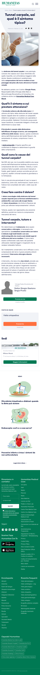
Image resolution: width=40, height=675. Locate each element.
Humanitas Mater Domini (8, 646)
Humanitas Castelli (21, 646)
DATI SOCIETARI (23, 671)
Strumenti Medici (6, 619)
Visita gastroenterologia (28, 597)
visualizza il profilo (20, 302)
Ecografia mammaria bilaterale (27, 612)
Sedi (22, 487)
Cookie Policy (25, 541)
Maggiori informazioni (20, 362)
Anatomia (4, 584)
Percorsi (23, 493)
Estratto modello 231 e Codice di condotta (28, 555)
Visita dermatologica (27, 581)
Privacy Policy (25, 544)
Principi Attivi (5, 608)
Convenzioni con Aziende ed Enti (29, 525)
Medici (23, 490)
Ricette (3, 611)
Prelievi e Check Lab (27, 504)
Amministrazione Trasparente (26, 530)
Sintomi (3, 614)
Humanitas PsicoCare (27, 506)
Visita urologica (25, 600)
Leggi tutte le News (19, 463)
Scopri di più (20, 327)
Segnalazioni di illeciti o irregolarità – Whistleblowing (29, 535)
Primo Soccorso (6, 606)
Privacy (23, 538)
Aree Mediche (25, 498)
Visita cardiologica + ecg (28, 584)
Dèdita (23, 569)
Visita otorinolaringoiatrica (29, 595)
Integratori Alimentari (7, 595)
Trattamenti (4, 622)
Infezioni (4, 592)
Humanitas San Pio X (24, 643)
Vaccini (3, 625)
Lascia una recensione (27, 566)
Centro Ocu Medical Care (28, 512)
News (10, 10)
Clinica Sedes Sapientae (8, 657)
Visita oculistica (25, 589)
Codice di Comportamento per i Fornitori (29, 560)
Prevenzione (5, 603)
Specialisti (4, 617)
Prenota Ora (20, 324)
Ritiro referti (24, 563)
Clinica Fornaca (19, 653)
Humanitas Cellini (20, 650)
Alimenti (3, 581)
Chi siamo (24, 484)
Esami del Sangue (6, 586)
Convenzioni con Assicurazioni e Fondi (27, 520)
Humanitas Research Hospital (9, 643)
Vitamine (4, 627)
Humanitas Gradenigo (7, 653)
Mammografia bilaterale (28, 608)
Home (6, 10)
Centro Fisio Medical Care (28, 509)
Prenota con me (20, 299)
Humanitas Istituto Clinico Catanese (26, 657)
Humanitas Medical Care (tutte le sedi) (12, 640)
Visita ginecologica (26, 586)
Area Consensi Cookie (27, 546)
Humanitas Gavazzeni (7, 650)
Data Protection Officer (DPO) (28, 550)
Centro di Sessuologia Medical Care (27, 516)
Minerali (3, 600)
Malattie (3, 597)
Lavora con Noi (25, 501)
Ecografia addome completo (29, 603)
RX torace (24, 606)
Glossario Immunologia (8, 589)
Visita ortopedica (26, 592)
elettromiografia (8, 145)
